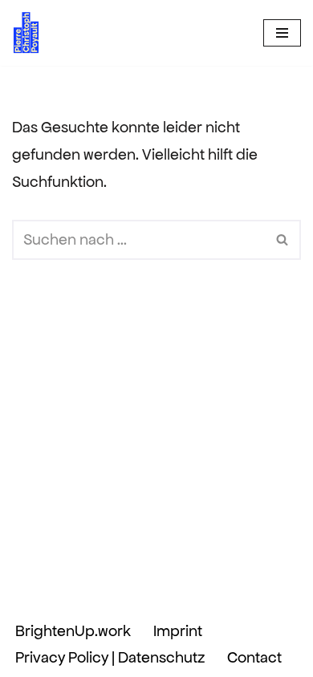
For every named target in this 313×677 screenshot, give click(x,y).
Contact (254, 657)
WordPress (233, 591)
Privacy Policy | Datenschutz (110, 657)
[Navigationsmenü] (282, 33)
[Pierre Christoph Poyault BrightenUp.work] (26, 33)
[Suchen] (283, 240)
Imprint (177, 631)
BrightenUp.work (73, 631)
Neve (61, 591)
